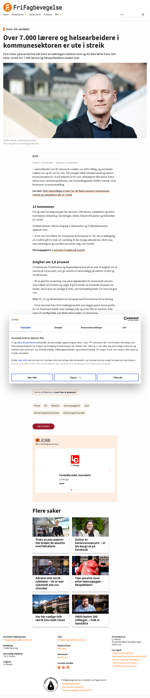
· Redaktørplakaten (70, 683)
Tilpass (73, 377)
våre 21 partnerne (26, 342)
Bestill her (63, 657)
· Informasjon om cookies (124, 662)
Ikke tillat (32, 377)
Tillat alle (117, 377)
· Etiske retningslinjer (122, 653)
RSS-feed (62, 648)
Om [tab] (124, 327)
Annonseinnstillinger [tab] (91, 327)
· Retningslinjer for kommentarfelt (129, 656)
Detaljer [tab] (58, 327)
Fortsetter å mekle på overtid (68, 250)
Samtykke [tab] (26, 327)
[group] (75, 471)
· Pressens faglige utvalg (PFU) (76, 690)
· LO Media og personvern (124, 666)
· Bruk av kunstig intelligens (125, 659)
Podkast (48, 14)
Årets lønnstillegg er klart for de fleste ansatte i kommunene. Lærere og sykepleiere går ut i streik (71, 193)
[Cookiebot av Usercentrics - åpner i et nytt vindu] (126, 319)
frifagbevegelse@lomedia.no (17, 640)
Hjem (6, 14)
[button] (110, 470)
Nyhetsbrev (35, 14)
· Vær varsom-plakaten (72, 687)
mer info (22, 360)
